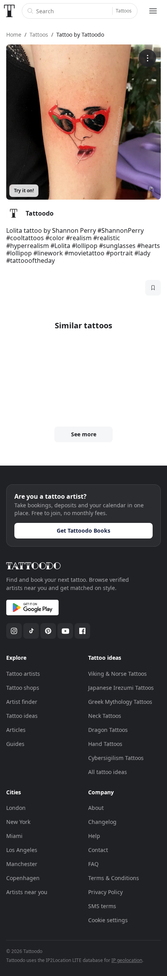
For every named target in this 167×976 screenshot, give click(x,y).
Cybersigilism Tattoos (116, 758)
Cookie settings (108, 920)
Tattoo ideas (22, 715)
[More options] (147, 58)
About (96, 807)
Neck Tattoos (104, 715)
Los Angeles (21, 850)
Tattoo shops (22, 687)
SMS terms (102, 906)
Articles (16, 729)
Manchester (21, 864)
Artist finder (21, 701)
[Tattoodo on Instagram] (14, 631)
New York (18, 821)
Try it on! (24, 190)
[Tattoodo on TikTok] (31, 631)
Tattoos (124, 10)
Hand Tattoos (105, 743)
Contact (98, 850)
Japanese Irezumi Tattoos (121, 687)
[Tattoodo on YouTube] (65, 631)
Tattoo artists (23, 673)
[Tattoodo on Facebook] (82, 631)
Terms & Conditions (113, 878)
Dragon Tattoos (108, 729)
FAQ (93, 864)
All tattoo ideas (107, 772)
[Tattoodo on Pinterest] (48, 631)
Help (94, 836)
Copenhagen (23, 878)
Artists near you (26, 892)
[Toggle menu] (153, 11)
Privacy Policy (105, 892)
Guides (15, 743)
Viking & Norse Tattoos (117, 673)
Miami (14, 836)
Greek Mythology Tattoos (120, 701)
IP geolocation (126, 960)
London (16, 807)
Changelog (102, 821)
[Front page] (9, 11)
